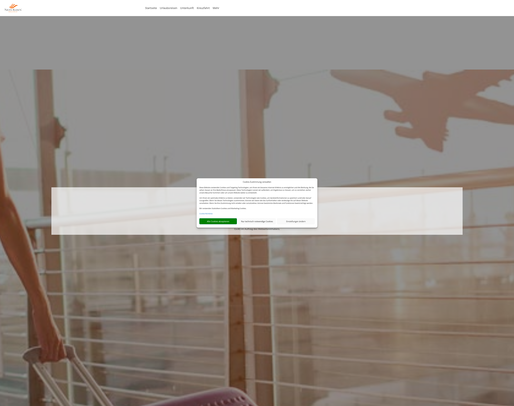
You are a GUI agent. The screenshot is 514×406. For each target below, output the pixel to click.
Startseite (151, 8)
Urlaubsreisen (168, 8)
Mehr (216, 8)
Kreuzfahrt (203, 8)
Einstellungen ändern (296, 221)
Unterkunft (187, 8)
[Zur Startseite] (33, 8)
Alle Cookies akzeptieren (218, 221)
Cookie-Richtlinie (206, 213)
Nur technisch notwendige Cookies (257, 221)
